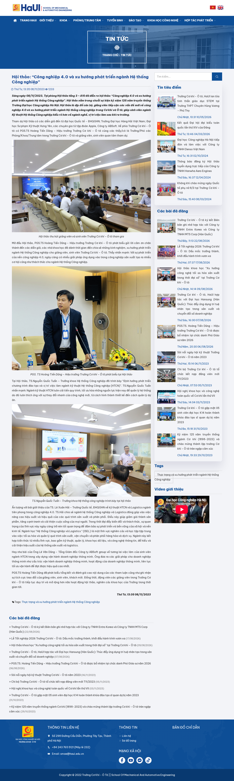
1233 (51, 89)
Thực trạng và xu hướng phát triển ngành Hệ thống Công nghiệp (61, 602)
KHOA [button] (64, 20)
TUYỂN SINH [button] (115, 20)
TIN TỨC (126, 55)
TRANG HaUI (28, 20)
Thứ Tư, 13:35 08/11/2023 (29, 89)
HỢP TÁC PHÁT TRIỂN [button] (199, 20)
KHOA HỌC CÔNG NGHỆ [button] (163, 20)
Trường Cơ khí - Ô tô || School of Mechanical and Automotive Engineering (128, 775)
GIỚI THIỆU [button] (46, 20)
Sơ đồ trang (128, 740)
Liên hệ (126, 736)
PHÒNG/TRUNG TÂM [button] (87, 20)
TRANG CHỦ (110, 55)
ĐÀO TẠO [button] (135, 20)
